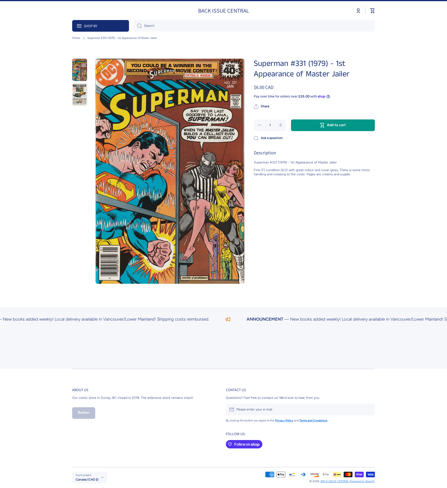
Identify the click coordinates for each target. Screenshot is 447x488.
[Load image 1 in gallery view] (79, 70)
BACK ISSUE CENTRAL (335, 481)
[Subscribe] (369, 409)
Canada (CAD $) (87, 479)
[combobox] (254, 26)
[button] (372, 10)
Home (76, 38)
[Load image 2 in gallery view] (79, 94)
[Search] (138, 26)
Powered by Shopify (362, 481)
